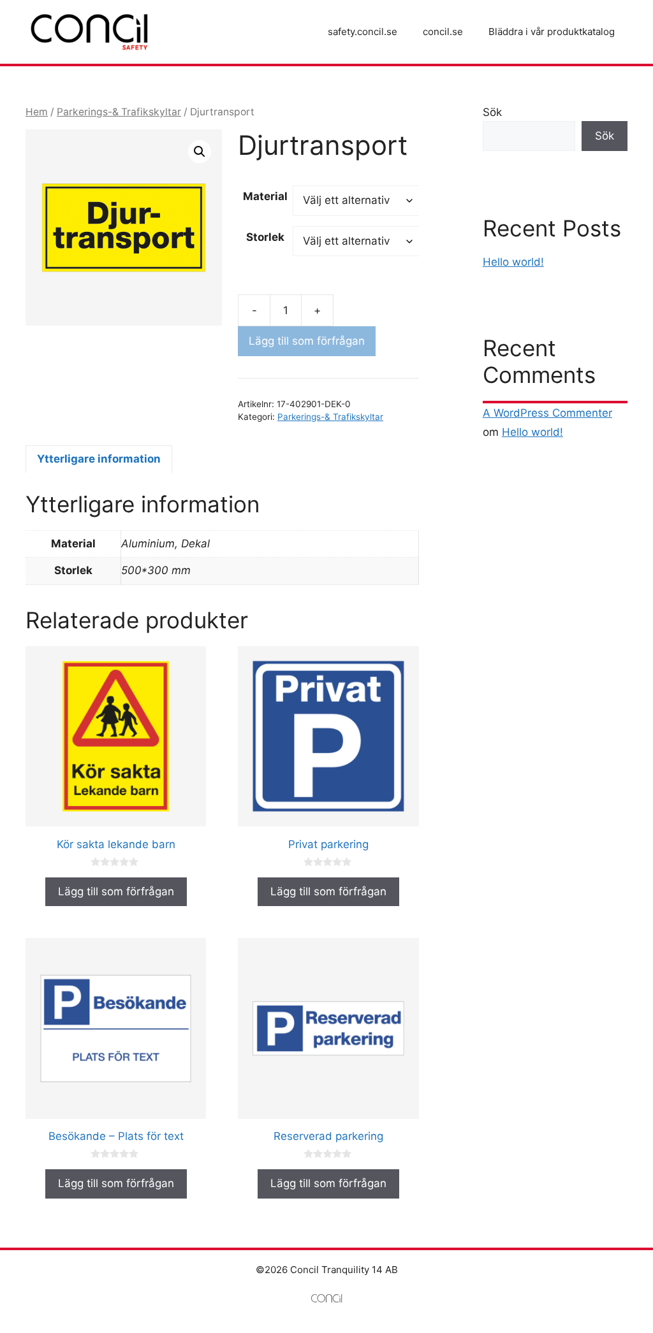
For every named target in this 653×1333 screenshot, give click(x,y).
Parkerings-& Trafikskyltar (119, 112)
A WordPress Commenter (547, 413)
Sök (492, 112)
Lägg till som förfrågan (307, 341)
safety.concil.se (362, 31)
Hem (37, 112)
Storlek (265, 237)
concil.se (443, 31)
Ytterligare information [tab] (99, 458)
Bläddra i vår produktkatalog (551, 31)
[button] (199, 151)
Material (265, 196)
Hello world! (513, 262)
